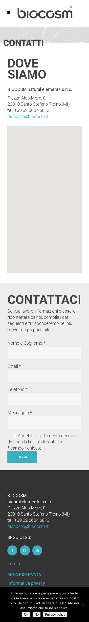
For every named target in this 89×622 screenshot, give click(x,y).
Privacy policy (55, 614)
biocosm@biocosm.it (27, 116)
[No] (82, 604)
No (37, 614)
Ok (26, 614)
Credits (14, 563)
